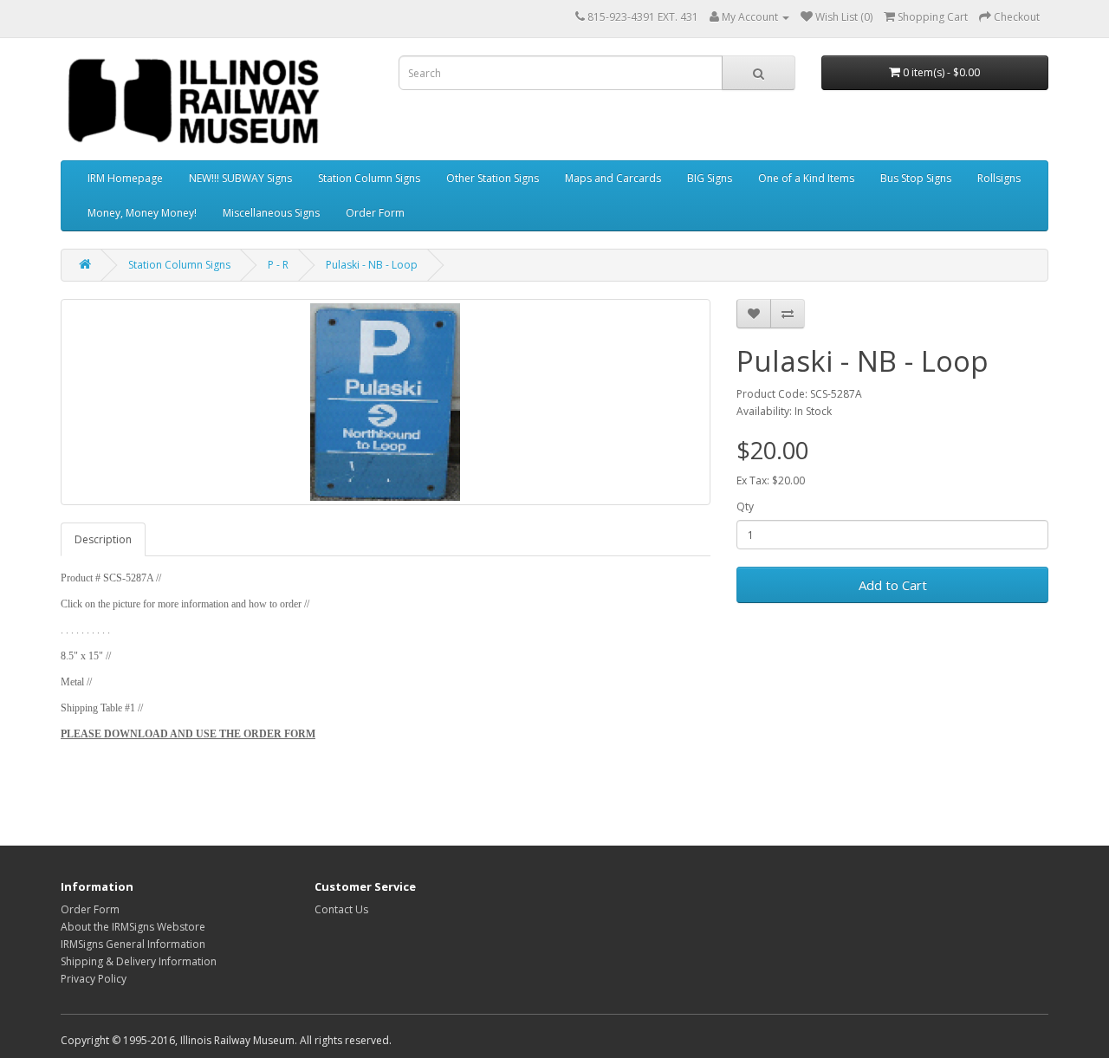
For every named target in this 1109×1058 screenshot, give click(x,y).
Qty (745, 506)
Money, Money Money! (142, 212)
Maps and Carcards (613, 178)
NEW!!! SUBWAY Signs (240, 178)
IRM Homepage (125, 178)
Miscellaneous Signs (271, 212)
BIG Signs (709, 178)
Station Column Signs (369, 178)
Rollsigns (999, 178)
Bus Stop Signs (915, 178)
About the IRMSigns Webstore (133, 926)
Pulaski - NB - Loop (372, 264)
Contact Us (341, 909)
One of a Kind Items (806, 178)
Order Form (375, 212)
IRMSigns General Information (133, 944)
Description (103, 539)
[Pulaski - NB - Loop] (385, 402)
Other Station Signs (492, 178)
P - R (278, 264)
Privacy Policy (93, 978)
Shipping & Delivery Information (139, 961)
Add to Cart (893, 585)
